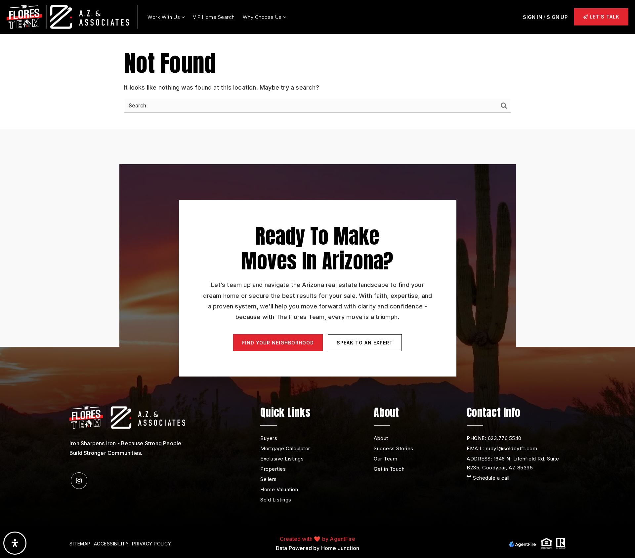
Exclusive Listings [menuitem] (282, 459)
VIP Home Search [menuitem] (214, 17)
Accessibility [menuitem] (111, 543)
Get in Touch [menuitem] (389, 469)
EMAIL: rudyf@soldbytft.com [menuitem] (502, 448)
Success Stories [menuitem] (393, 448)
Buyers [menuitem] (268, 438)
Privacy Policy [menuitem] (151, 543)
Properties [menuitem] (273, 469)
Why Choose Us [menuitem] (263, 17)
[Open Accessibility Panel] (14, 543)
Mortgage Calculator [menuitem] (285, 448)
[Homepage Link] (68, 16)
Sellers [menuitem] (268, 479)
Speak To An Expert (365, 342)
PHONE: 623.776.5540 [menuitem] (494, 438)
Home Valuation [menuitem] (279, 489)
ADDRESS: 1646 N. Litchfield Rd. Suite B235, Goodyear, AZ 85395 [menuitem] (513, 463)
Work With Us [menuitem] (165, 17)
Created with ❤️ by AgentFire (317, 539)
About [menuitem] (381, 438)
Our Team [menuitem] (385, 459)
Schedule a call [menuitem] (491, 478)
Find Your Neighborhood (278, 342)
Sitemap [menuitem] (80, 543)
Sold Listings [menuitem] (275, 500)
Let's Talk (603, 17)
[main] (317, 64)
